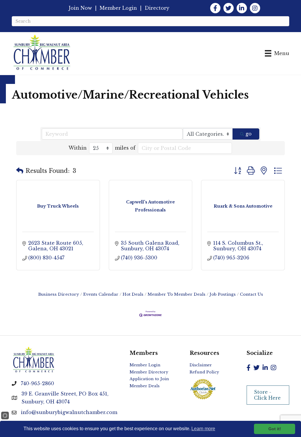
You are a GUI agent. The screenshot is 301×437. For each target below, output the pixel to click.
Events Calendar (100, 294)
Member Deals (145, 385)
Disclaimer (201, 365)
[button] (19, 170)
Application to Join (149, 378)
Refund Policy (204, 372)
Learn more (203, 428)
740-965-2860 (37, 383)
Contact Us (251, 294)
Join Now (80, 8)
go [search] (248, 134)
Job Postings (223, 294)
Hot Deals (133, 294)
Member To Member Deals (176, 294)
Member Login (118, 8)
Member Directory (149, 372)
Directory (157, 8)
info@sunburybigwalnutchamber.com (69, 412)
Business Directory (58, 294)
